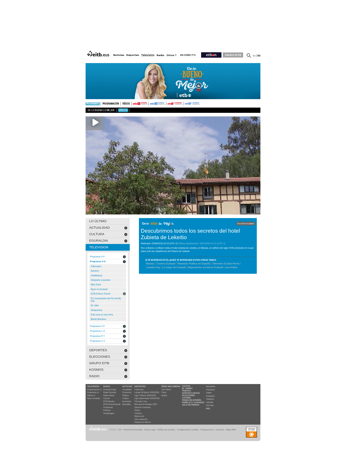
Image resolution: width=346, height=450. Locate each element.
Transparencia (207, 430)
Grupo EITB (99, 363)
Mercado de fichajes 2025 (145, 404)
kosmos (96, 369)
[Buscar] (249, 55)
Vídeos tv (91, 395)
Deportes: (140, 386)
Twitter (209, 393)
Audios (164, 395)
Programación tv (94, 389)
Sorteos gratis (191, 393)
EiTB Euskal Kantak (112, 404)
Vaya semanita (93, 398)
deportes (98, 350)
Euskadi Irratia (109, 389)
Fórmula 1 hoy (140, 401)
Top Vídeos (166, 389)
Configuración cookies (188, 430)
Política (125, 395)
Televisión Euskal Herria (225, 263)
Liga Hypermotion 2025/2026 (146, 398)
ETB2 (157, 103)
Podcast (106, 410)
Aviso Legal (150, 430)
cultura (96, 234)
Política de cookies (166, 430)
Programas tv (93, 392)
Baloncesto (139, 416)
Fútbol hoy (139, 389)
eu (254, 55)
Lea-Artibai (231, 267)
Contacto (220, 430)
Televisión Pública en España (193, 263)
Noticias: (127, 386)
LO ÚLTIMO (98, 221)
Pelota (137, 410)
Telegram (210, 399)
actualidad (99, 227)
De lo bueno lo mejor (101, 110)
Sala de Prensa (190, 405)
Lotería (186, 398)
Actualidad (126, 389)
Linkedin (209, 402)
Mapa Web (231, 430)
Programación (111, 103)
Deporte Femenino (142, 407)
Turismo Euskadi (165, 263)
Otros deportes (141, 419)
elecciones (99, 356)
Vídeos (126, 103)
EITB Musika (108, 401)
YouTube (210, 405)
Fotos (163, 392)
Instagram (210, 396)
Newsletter (210, 386)
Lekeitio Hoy (153, 267)
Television (98, 247)
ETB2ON (185, 103)
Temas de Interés (191, 400)
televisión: (93, 386)
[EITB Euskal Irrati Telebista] (99, 54)
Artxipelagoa (108, 413)
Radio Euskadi (109, 392)
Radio (94, 376)
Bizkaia (150, 263)
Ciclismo (138, 413)
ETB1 (140, 103)
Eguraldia (126, 404)
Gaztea (106, 398)
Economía (126, 392)
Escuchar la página (245, 223)
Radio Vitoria (108, 395)
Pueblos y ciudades (193, 402)
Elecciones (188, 395)
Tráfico (186, 391)
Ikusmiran (126, 401)
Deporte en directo (142, 422)
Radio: (106, 386)
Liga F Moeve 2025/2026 (145, 395)
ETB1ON (167, 103)
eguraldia (98, 240)
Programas (92, 103)
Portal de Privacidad (133, 430)
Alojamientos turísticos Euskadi (205, 267)
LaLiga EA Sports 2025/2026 (146, 392)
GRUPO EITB (233, 55)
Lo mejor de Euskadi (174, 267)
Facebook (210, 390)
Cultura (125, 398)
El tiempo (187, 388)
